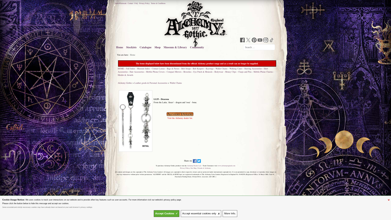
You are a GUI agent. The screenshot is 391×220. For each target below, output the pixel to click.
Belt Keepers (198, 68)
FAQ (136, 3)
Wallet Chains (221, 68)
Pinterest (254, 40)
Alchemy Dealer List (194, 166)
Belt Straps (186, 68)
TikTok (272, 40)
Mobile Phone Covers (155, 71)
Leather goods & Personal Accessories (150, 82)
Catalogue (146, 47)
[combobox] (259, 47)
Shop (158, 47)
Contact (130, 3)
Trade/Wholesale (120, 3)
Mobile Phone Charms (263, 71)
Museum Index (143, 68)
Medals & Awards (125, 74)
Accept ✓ (166, 213)
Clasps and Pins (245, 71)
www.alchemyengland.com (226, 166)
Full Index (130, 68)
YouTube (260, 40)
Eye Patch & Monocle (202, 71)
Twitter (248, 40)
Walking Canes (235, 68)
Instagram (266, 40)
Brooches (187, 71)
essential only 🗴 (201, 213)
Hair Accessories (137, 71)
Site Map (193, 168)
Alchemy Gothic (125, 82)
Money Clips (230, 71)
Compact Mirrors (174, 71)
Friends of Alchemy (203, 168)
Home (119, 47)
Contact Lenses (158, 68)
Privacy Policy (144, 3)
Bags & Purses (173, 68)
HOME (121, 68)
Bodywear (218, 71)
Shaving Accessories (253, 68)
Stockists (131, 47)
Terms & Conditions (158, 3)
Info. (230, 213)
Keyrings (210, 68)
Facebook (243, 40)
